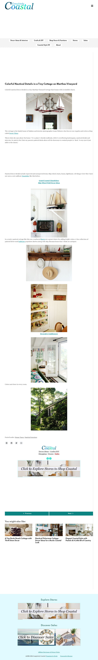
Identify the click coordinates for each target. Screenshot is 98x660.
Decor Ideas (44, 451)
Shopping (43, 454)
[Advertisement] (49, 25)
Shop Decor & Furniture (58, 40)
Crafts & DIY (38, 40)
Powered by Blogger (66, 656)
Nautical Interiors (31, 437)
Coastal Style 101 (43, 45)
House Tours (19, 437)
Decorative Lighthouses (49, 334)
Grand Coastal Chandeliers (49, 181)
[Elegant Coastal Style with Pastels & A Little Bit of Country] (79, 530)
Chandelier (25, 176)
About (58, 45)
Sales (86, 40)
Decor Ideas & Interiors (19, 40)
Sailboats (22, 241)
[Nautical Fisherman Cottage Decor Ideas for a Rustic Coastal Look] (49, 530)
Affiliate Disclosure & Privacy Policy (49, 652)
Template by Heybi (51, 656)
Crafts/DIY (54, 451)
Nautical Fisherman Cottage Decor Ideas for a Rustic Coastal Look (48, 540)
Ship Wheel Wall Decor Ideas (49, 183)
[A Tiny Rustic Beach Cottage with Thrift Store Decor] (18, 530)
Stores (75, 40)
